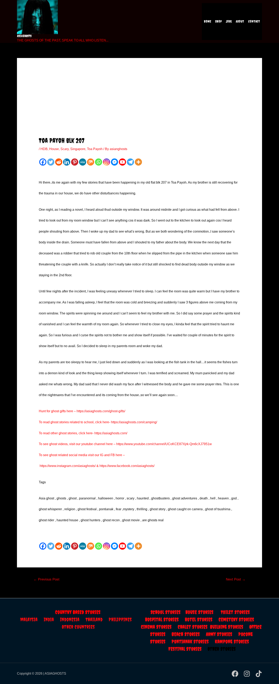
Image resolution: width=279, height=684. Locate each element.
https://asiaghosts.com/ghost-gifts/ (101, 411)
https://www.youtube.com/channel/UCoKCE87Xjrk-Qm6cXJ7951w (164, 444)
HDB (44, 149)
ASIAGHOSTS (24, 36)
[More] (138, 162)
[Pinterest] (74, 162)
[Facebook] (42, 162)
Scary (64, 149)
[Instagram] (106, 162)
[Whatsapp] (98, 162)
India (52, 619)
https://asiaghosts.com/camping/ (134, 422)
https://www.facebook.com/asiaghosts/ (126, 466)
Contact (254, 21)
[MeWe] (82, 162)
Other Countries (78, 627)
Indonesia (73, 619)
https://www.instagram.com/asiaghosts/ (68, 466)
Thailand (97, 619)
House (54, 149)
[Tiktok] (258, 673)
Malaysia (29, 619)
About (240, 21)
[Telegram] (130, 162)
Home (207, 21)
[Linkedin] (66, 162)
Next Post (236, 579)
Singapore (77, 149)
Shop (218, 21)
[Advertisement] (139, 106)
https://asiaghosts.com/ (110, 433)
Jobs (229, 21)
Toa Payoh (95, 149)
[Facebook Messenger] (114, 162)
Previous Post (46, 579)
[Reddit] (58, 162)
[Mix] (90, 162)
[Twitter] (50, 162)
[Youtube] (122, 162)
